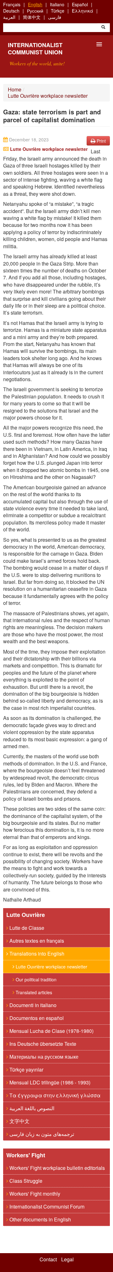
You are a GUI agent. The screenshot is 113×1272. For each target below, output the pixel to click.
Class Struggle (25, 1180)
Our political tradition (35, 979)
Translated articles (33, 992)
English (35, 4)
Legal (67, 1259)
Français (11, 4)
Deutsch (11, 11)
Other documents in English (39, 1219)
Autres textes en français (36, 940)
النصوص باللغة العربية (31, 1108)
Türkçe (57, 11)
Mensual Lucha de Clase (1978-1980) (51, 1030)
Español (80, 4)
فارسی (54, 17)
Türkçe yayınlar (25, 1069)
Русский (35, 11)
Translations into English (36, 953)
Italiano (57, 4)
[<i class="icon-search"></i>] (103, 27)
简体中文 (31, 17)
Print (100, 141)
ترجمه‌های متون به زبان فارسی (41, 1134)
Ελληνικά (82, 11)
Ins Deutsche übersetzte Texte (42, 1043)
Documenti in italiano (32, 1005)
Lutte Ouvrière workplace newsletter (48, 95)
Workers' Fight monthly (34, 1193)
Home (14, 89)
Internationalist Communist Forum (46, 1206)
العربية (9, 17)
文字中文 (19, 1121)
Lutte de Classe (26, 927)
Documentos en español (36, 1018)
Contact (48, 1259)
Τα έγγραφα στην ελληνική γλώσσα (54, 1095)
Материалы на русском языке (43, 1056)
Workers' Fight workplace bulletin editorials (56, 1167)
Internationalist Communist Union (35, 48)
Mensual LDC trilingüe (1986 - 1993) (49, 1082)
